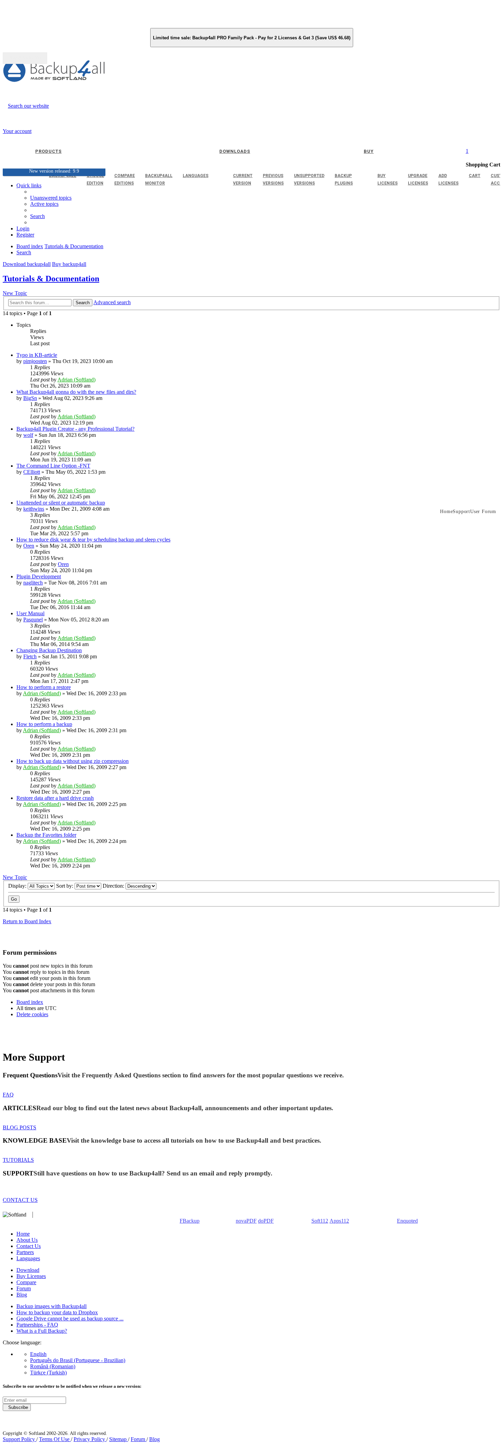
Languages (28, 1258)
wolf (28, 435)
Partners (25, 1252)
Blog (21, 1295)
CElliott (31, 472)
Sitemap (118, 1439)
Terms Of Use (55, 1439)
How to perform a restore (43, 687)
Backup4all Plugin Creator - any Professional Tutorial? (75, 429)
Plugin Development (38, 576)
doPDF (266, 1221)
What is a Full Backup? (41, 1331)
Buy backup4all (69, 264)
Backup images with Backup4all (51, 1306)
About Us (27, 1240)
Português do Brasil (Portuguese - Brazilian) (77, 1360)
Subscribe (16, 1407)
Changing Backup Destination (49, 650)
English (38, 1354)
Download (27, 1270)
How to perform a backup (44, 724)
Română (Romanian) (52, 1366)
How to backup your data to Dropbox (57, 1312)
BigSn (30, 398)
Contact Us (28, 1246)
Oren (28, 546)
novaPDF (246, 1221)
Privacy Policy (90, 1439)
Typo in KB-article (36, 355)
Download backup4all (27, 264)
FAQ (8, 1095)
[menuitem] (44, 204)
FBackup (189, 1221)
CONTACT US (20, 1200)
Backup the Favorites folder (46, 835)
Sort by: (65, 886)
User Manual (30, 613)
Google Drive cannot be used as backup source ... (70, 1318)
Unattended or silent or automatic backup (60, 503)
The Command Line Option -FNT (53, 466)
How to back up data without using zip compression (72, 761)
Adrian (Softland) (76, 379)
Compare (26, 1282)
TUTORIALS (18, 1160)
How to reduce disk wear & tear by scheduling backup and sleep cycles (93, 539)
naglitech (33, 583)
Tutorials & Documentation (51, 278)
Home (23, 1234)
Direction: (114, 886)
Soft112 (319, 1221)
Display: (18, 886)
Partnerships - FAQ (37, 1325)
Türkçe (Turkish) (48, 1372)
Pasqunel (33, 619)
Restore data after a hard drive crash (55, 798)
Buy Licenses (31, 1276)
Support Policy (19, 1439)
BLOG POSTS (19, 1127)
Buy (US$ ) (25, 58)
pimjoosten (35, 361)
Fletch (30, 656)
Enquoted (407, 1221)
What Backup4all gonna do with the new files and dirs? (76, 392)
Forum (23, 1288)
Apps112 (339, 1221)
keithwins (33, 509)
